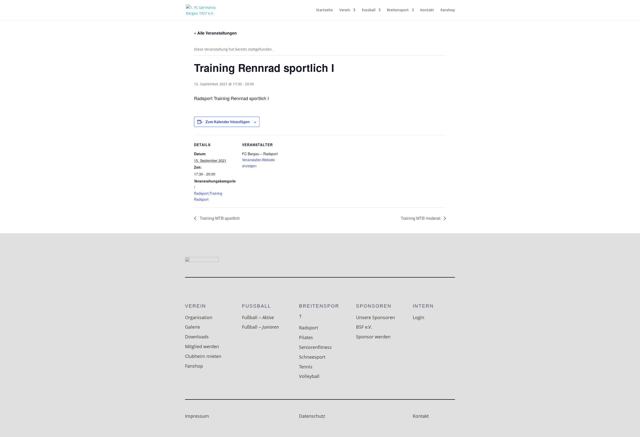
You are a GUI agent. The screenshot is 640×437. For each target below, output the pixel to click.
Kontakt (427, 10)
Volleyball (309, 376)
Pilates (306, 337)
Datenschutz (312, 416)
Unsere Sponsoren (375, 317)
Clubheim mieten (203, 356)
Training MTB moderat (421, 218)
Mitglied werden (202, 346)
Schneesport (312, 357)
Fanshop (447, 10)
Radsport (308, 328)
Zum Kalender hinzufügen (228, 121)
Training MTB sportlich (219, 218)
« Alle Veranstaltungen (215, 33)
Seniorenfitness (315, 347)
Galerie (192, 327)
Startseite (324, 10)
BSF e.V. (364, 327)
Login (418, 317)
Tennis (305, 367)
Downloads (197, 337)
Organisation (198, 317)
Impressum (197, 416)
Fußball (258, 317)
